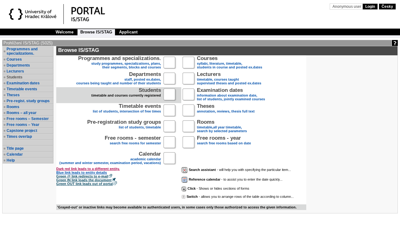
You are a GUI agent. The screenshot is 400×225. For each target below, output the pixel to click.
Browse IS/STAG (96, 32)
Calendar (15, 154)
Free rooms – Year (23, 124)
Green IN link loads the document (84, 180)
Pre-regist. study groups (28, 101)
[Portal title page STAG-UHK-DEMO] (94, 15)
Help (11, 160)
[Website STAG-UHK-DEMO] (33, 15)
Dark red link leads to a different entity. (88, 169)
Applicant (128, 32)
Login (370, 6)
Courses (14, 59)
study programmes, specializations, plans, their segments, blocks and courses (119, 63)
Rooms (13, 107)
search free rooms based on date (224, 141)
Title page (15, 148)
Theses (13, 95)
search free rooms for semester (133, 141)
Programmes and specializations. (22, 51)
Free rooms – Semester (28, 119)
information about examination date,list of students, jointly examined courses (231, 95)
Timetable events (22, 89)
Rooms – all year (22, 113)
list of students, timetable (124, 125)
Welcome (64, 32)
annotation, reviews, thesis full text (226, 109)
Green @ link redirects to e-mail (82, 176)
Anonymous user (347, 6)
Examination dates (23, 83)
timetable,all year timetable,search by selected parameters (222, 127)
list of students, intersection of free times (127, 109)
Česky (387, 6)
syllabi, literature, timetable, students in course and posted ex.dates (229, 63)
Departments (18, 65)
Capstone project (22, 130)
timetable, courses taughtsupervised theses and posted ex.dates (229, 79)
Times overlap (19, 136)
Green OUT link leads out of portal (84, 184)
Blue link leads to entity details (81, 172)
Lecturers (15, 71)
